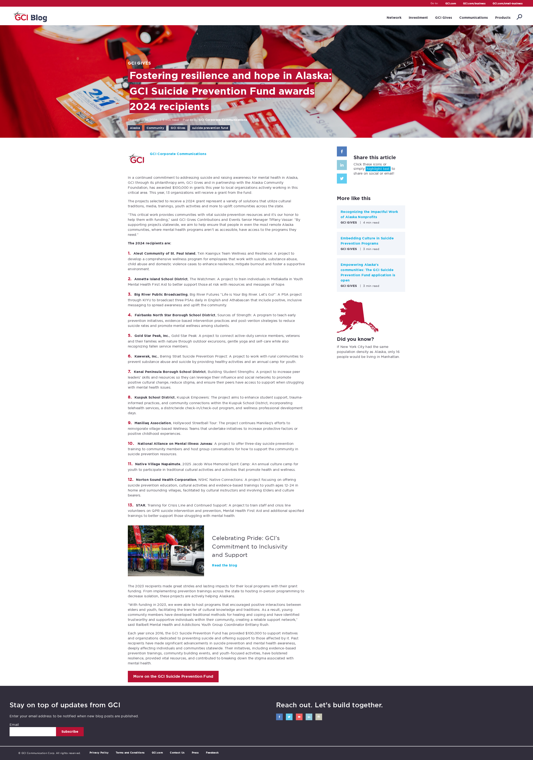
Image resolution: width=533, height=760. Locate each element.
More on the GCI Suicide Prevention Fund (173, 676)
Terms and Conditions (130, 752)
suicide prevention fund (210, 128)
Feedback (212, 752)
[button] (519, 17)
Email (14, 724)
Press (195, 752)
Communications (473, 17)
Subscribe (69, 731)
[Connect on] (279, 717)
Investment (418, 17)
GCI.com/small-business (508, 3)
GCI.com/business (474, 3)
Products (503, 17)
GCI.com (450, 3)
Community (155, 128)
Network (394, 17)
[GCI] (29, 16)
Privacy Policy (99, 752)
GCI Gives (443, 17)
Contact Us (177, 752)
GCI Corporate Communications (223, 120)
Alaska (135, 128)
